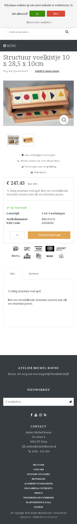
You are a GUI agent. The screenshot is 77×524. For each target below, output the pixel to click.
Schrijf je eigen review (47, 71)
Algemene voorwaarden (38, 483)
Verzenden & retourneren (38, 497)
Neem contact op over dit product (40, 160)
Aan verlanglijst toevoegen (40, 155)
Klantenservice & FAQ (38, 502)
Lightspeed (25, 516)
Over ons (38, 469)
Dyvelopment (51, 516)
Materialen (38, 479)
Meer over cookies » (39, 22)
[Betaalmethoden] (15, 248)
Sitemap (38, 507)
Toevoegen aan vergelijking (40, 166)
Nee (55, 14)
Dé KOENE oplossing (38, 474)
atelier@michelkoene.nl (41, 446)
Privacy (38, 493)
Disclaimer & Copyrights (38, 488)
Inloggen (38, 464)
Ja (37, 14)
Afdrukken (40, 172)
